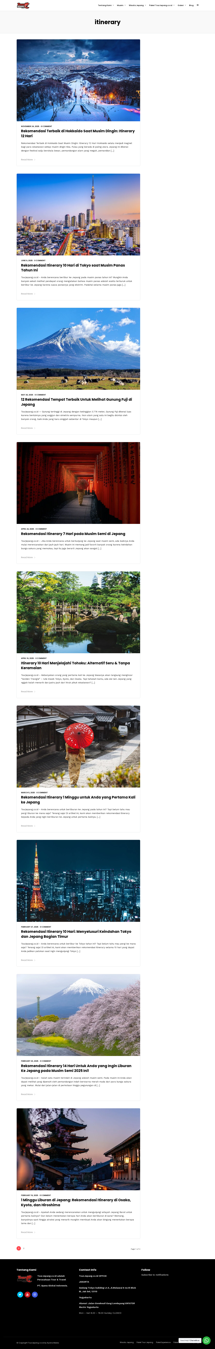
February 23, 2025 (29, 1061)
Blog (191, 5)
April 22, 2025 (27, 529)
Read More (27, 159)
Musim (120, 5)
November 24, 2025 (30, 126)
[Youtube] (27, 1295)
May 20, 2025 (27, 395)
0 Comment (46, 126)
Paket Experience (163, 1342)
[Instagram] (35, 1295)
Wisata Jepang (136, 5)
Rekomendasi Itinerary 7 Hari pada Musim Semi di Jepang (73, 533)
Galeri (181, 5)
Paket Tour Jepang (145, 1342)
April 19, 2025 (27, 658)
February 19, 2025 (29, 1195)
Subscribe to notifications (154, 1275)
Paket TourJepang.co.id (160, 5)
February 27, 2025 (29, 927)
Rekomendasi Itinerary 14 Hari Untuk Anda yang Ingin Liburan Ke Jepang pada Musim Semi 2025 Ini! (76, 1068)
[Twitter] (20, 1295)
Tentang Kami (104, 5)
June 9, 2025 (27, 260)
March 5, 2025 (28, 792)
